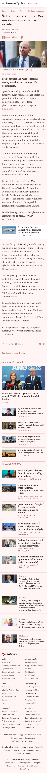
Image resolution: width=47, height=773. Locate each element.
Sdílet (17, 37)
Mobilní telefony (32, 759)
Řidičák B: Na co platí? (33, 721)
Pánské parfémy (23, 769)
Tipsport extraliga (8, 693)
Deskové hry (11, 766)
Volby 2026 (6, 662)
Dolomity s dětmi (8, 728)
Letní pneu (37, 762)
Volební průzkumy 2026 (11, 665)
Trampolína (39, 747)
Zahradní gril (19, 753)
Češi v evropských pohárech (22, 741)
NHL (3, 703)
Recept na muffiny (32, 690)
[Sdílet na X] (43, 344)
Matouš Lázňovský (28, 566)
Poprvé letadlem (8, 715)
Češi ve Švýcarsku (8, 721)
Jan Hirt (28, 669)
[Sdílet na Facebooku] (39, 344)
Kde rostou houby (17, 738)
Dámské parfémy (25, 762)
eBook (7, 37)
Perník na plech (30, 703)
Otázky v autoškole (32, 724)
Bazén (17, 747)
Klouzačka (17, 750)
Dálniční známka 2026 (33, 715)
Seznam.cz (32, 4)
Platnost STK (29, 728)
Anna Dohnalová (27, 550)
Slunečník (8, 750)
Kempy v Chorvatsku (9, 711)
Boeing (22, 353)
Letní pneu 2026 (31, 711)
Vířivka (28, 753)
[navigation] (3, 4)
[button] (23, 54)
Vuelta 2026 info (31, 662)
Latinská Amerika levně (11, 724)
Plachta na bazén (27, 747)
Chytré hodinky (32, 766)
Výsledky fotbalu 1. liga (10, 690)
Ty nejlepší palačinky (32, 687)
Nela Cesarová (26, 517)
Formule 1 (5, 700)
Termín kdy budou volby (11, 672)
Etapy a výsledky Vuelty (34, 665)
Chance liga (6, 687)
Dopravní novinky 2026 (33, 718)
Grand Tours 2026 (31, 678)
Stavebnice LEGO (11, 762)
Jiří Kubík (35, 479)
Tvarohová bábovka (32, 696)
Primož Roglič (30, 675)
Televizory (21, 766)
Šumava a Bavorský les (10, 718)
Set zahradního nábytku (32, 750)
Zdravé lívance (30, 693)
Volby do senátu (8, 675)
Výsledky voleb (7, 669)
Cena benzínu (30, 738)
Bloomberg (7, 109)
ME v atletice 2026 (9, 696)
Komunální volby (8, 678)
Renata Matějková (28, 499)
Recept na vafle (30, 700)
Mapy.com (23, 735)
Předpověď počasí (34, 735)
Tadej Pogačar (30, 672)
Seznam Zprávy (10, 29)
